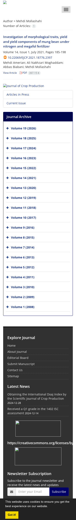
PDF (30, 73)
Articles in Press (18, 94)
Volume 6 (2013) (22, 257)
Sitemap (13, 376)
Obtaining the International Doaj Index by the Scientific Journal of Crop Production (36, 396)
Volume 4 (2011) (22, 277)
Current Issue (16, 103)
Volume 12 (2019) (23, 198)
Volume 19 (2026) (23, 128)
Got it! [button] (12, 514)
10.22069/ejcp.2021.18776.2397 (30, 58)
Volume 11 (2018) (23, 208)
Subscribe (59, 492)
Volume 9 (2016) (22, 227)
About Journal (17, 352)
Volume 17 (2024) (23, 148)
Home (11, 345)
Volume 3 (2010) (22, 287)
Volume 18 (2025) (23, 138)
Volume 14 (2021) (23, 178)
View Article (10, 73)
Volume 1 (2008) (22, 307)
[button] (49, 506)
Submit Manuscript (21, 364)
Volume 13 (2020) (23, 188)
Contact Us (15, 370)
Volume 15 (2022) (23, 168)
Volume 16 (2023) (23, 158)
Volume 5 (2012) (22, 267)
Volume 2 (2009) (22, 297)
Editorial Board (17, 358)
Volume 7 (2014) (22, 247)
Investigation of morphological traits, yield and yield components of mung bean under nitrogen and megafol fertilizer (36, 41)
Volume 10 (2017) (23, 218)
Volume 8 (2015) (22, 237)
